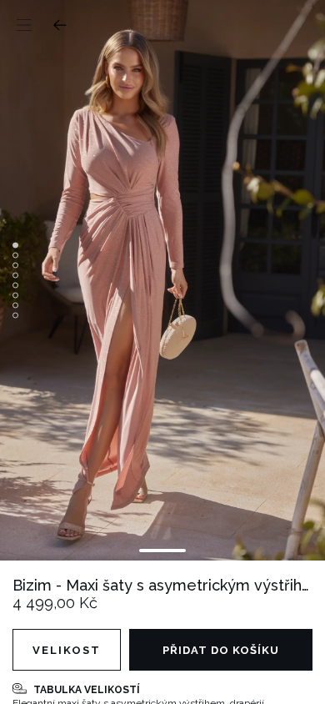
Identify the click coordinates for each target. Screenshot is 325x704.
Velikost (66, 650)
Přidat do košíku (220, 650)
